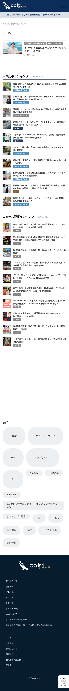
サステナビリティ (45, 436)
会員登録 (9, 643)
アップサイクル (42, 457)
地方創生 (11, 530)
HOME (6, 24)
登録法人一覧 (11, 581)
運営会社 (9, 665)
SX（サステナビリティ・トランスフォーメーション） (32, 505)
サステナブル (49, 530)
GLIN (23, 24)
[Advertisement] (27, 380)
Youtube (34, 473)
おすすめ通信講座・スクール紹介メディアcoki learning (30, 625)
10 (4, 198)
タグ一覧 (15, 24)
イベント (9, 597)
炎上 (13, 479)
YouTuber (12, 494)
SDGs (14, 436)
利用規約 (9, 654)
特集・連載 (10, 592)
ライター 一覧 (12, 609)
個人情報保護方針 (13, 660)
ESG (39, 518)
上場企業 (54, 473)
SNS (13, 457)
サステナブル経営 (16, 516)
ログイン (9, 638)
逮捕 (29, 530)
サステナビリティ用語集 (16, 619)
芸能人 (55, 518)
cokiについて (11, 614)
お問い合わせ (11, 649)
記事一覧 (9, 586)
